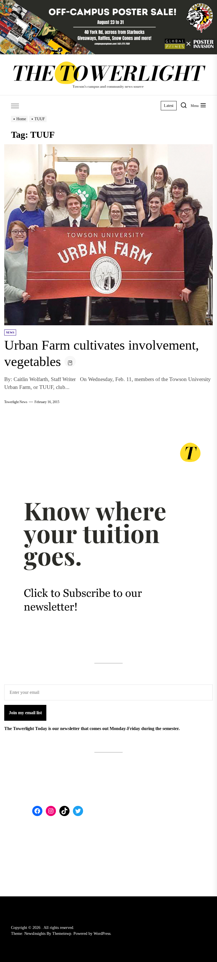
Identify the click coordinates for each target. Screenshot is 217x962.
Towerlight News (15, 402)
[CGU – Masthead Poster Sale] (108, 3)
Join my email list (25, 712)
